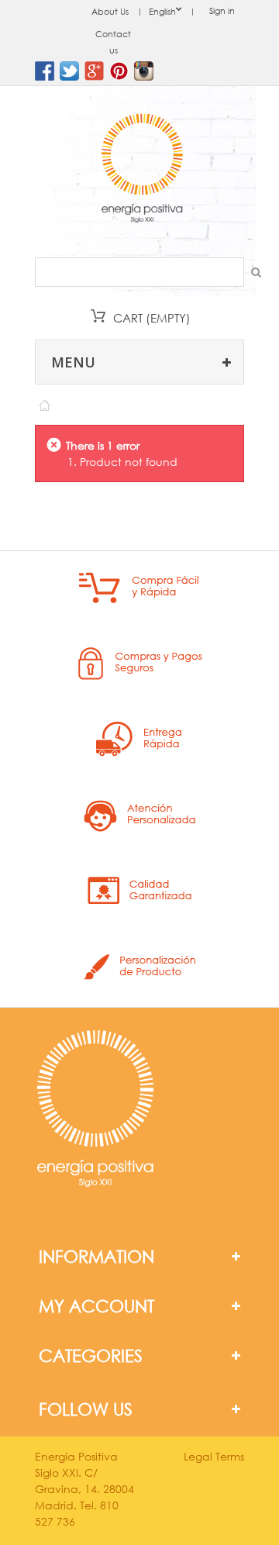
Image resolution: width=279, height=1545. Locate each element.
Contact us (113, 42)
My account (96, 1306)
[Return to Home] (44, 402)
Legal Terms (214, 1456)
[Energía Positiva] (141, 170)
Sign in (222, 11)
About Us (110, 11)
